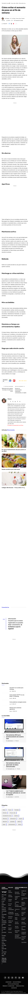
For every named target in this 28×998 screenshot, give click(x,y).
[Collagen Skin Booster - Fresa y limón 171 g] (14, 479)
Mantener (5, 821)
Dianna (7, 18)
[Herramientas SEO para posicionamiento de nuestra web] (14, 726)
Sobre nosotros (20, 985)
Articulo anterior (9, 386)
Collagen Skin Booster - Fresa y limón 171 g (13, 487)
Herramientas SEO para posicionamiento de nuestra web (15, 736)
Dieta (17, 3)
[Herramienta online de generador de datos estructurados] (14, 754)
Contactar (14, 987)
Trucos (9, 809)
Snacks (20, 818)
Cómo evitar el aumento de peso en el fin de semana (13, 10)
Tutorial (22, 18)
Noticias (3, 20)
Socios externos (17, 982)
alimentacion (13, 818)
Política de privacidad (13, 983)
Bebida (19, 821)
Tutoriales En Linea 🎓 (6, 3)
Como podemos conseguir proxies (18, 702)
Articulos (5, 812)
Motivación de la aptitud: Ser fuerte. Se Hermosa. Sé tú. (7, 390)
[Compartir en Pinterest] (13, 24)
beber (4, 824)
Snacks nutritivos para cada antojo (11, 469)
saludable (12, 821)
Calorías (16, 815)
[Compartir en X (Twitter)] (11, 24)
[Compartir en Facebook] (9, 24)
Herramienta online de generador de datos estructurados (13, 764)
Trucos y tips (13, 3)
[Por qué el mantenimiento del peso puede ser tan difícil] (14, 441)
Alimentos (5, 818)
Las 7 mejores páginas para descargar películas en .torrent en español (15, 792)
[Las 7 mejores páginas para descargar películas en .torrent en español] (14, 782)
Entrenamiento (12, 824)
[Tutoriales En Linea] (4, 892)
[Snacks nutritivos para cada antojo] (14, 461)
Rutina (19, 824)
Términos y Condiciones (8, 985)
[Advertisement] (14, 118)
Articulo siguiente (19, 386)
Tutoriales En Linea (7, 815)
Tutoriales (16, 809)
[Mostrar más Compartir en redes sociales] (16, 24)
